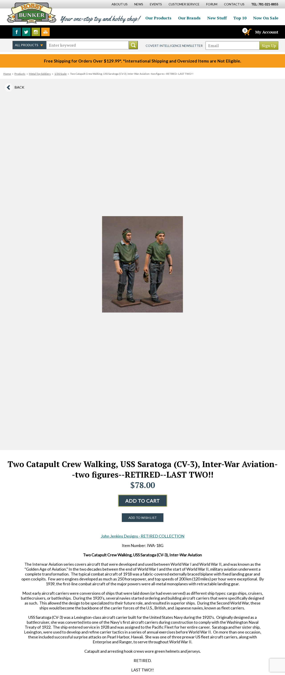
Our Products (158, 18)
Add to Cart (142, 501)
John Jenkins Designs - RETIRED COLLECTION (142, 536)
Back (19, 87)
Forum (211, 4)
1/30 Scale (60, 73)
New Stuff (217, 18)
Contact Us (234, 4)
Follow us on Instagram (36, 32)
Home (7, 73)
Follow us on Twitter (26, 32)
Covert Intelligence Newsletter (174, 46)
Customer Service (184, 4)
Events (156, 4)
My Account (266, 32)
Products (19, 73)
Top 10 (239, 18)
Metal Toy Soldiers (40, 73)
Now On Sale (265, 18)
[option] (142, 264)
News (138, 4)
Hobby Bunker (31, 13)
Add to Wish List (142, 518)
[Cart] (247, 31)
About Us (120, 4)
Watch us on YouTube (45, 32)
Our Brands (189, 18)
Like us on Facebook (16, 32)
